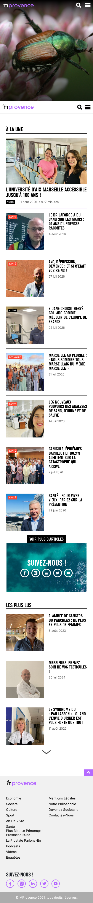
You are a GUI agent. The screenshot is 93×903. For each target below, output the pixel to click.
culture (11, 810)
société (12, 804)
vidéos (11, 852)
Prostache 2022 (18, 835)
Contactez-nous (61, 815)
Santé (12, 217)
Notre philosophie (62, 804)
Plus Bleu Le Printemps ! (24, 831)
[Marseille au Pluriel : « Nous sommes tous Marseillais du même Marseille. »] (25, 372)
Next (46, 751)
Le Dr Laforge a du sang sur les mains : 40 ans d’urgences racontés (66, 222)
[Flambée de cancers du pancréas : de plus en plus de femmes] (25, 632)
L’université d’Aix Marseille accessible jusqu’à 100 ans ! (46, 192)
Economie (15, 357)
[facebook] (24, 573)
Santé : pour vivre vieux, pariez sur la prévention (65, 500)
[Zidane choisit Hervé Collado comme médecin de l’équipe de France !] (25, 325)
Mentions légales (62, 798)
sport (10, 815)
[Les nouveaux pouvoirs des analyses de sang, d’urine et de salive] (25, 418)
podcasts (13, 846)
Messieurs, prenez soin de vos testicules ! (68, 667)
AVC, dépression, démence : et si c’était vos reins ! (67, 266)
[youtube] (68, 573)
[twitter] (57, 573)
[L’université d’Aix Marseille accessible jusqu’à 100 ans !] (46, 161)
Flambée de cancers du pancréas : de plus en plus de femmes (67, 620)
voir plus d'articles (46, 539)
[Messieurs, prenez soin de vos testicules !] (25, 679)
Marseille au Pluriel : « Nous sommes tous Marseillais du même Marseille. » (68, 362)
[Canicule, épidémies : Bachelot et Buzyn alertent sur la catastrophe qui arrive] (25, 465)
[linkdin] (46, 573)
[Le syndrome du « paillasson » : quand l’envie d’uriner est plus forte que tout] (25, 726)
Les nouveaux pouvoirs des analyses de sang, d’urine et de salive (68, 409)
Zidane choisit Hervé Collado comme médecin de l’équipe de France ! (68, 315)
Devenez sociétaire (64, 810)
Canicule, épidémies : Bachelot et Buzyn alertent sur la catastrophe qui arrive (66, 457)
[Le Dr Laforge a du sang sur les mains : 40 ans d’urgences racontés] (25, 231)
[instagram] (35, 573)
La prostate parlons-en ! (24, 840)
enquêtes (13, 857)
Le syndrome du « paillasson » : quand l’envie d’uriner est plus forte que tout (67, 716)
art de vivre (15, 821)
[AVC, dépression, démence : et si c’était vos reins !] (25, 278)
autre (10, 202)
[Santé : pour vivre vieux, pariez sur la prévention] (25, 512)
